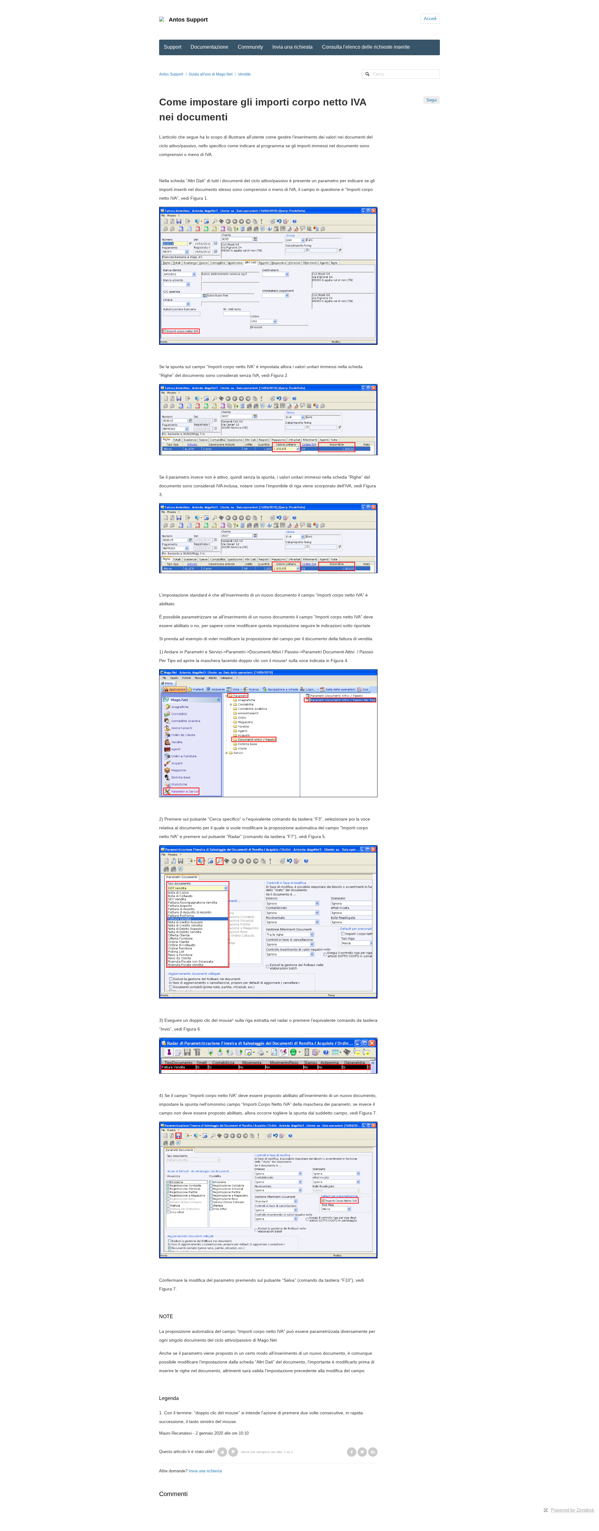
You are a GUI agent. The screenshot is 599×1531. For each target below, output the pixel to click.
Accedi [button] (430, 18)
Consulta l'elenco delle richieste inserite (366, 47)
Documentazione (209, 47)
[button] (222, 1452)
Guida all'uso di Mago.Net (210, 74)
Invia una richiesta (292, 47)
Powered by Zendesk (572, 1510)
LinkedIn (372, 1452)
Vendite (244, 74)
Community (250, 47)
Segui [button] (431, 100)
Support (172, 47)
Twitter (362, 1452)
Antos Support (188, 20)
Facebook (351, 1452)
